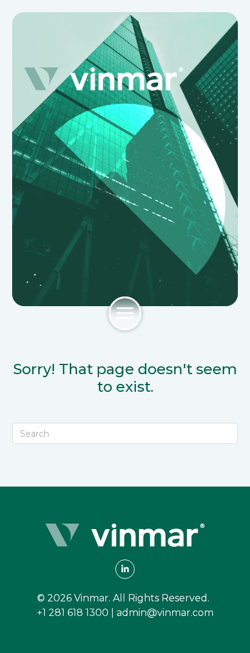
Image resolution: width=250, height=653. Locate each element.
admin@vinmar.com (165, 612)
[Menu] (125, 313)
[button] (125, 569)
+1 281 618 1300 (73, 612)
